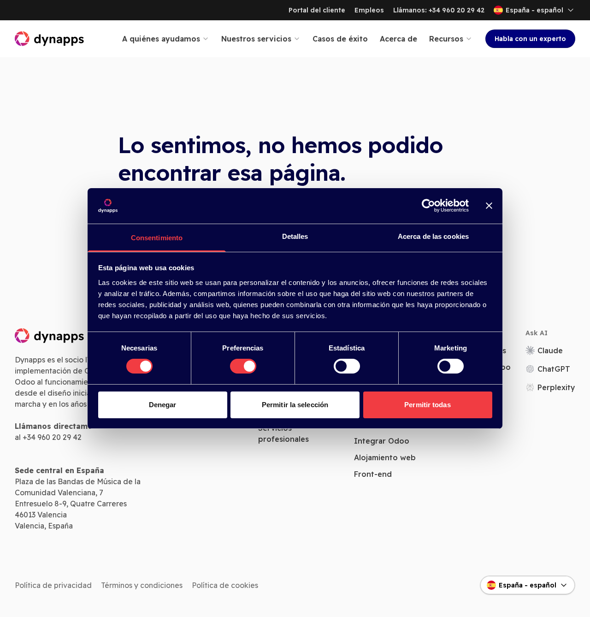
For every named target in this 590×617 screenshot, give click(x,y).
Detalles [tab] (295, 236)
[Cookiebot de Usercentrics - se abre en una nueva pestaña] (428, 206)
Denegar (163, 405)
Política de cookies (225, 585)
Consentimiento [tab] (157, 238)
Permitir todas (427, 405)
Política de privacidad (53, 585)
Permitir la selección (295, 405)
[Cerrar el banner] (489, 205)
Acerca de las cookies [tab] (433, 236)
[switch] (243, 366)
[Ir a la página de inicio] (50, 38)
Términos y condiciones (142, 585)
